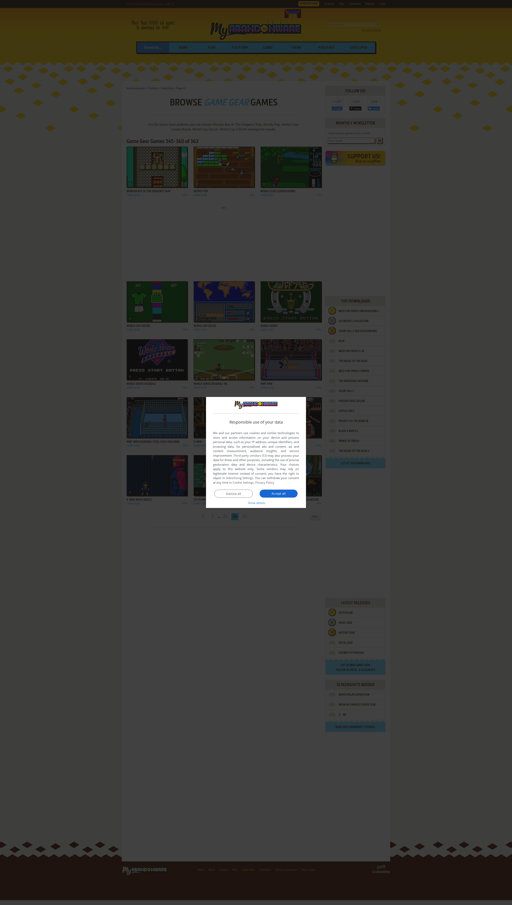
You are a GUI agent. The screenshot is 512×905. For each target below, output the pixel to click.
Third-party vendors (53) (250, 455)
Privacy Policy (264, 482)
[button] (256, 503)
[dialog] (256, 452)
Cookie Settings (243, 482)
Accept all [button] (279, 493)
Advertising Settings (239, 478)
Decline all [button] (233, 494)
